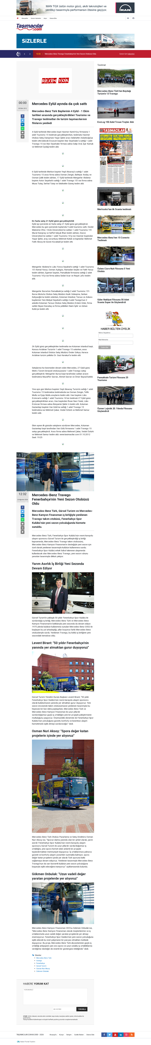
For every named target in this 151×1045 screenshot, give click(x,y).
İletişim (69, 1035)
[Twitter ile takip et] (109, 1034)
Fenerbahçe (40, 963)
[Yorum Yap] (22, 532)
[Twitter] (22, 120)
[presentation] (24, 54)
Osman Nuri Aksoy (43, 969)
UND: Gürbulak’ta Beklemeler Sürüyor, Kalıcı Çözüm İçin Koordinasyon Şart (73, 54)
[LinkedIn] (22, 124)
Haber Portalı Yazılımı (27, 1042)
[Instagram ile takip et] (126, 1034)
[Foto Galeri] (133, 18)
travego (39, 961)
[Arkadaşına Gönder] (22, 132)
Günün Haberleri (36, 18)
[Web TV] (128, 18)
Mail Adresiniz (103, 340)
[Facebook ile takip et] (104, 1034)
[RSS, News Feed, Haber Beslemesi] (132, 1034)
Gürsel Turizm (41, 966)
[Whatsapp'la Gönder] (22, 128)
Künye (61, 1035)
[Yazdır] (22, 136)
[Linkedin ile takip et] (120, 1034)
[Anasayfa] (17, 18)
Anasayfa (53, 1035)
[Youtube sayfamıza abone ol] (115, 1034)
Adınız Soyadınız (104, 333)
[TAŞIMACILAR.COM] (30, 27)
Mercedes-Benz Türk (43, 958)
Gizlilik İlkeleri (79, 1035)
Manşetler (25, 18)
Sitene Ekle (53, 18)
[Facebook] (22, 116)
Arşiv (45, 18)
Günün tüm (127, 54)
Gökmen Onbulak (42, 971)
